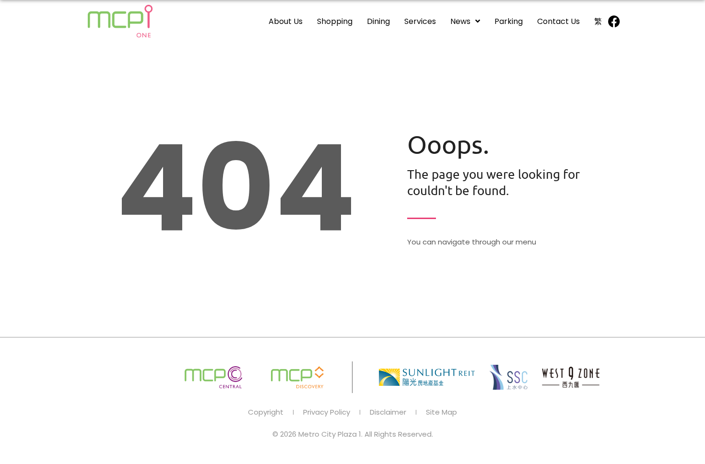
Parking (508, 21)
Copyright (265, 412)
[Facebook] (614, 21)
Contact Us (558, 21)
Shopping (334, 21)
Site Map (441, 412)
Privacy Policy (326, 412)
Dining (378, 21)
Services (420, 21)
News (460, 21)
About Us (286, 21)
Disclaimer (388, 412)
